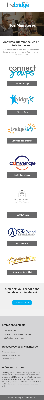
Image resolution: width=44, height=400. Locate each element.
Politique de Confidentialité (11, 355)
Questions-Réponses (9, 352)
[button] (22, 302)
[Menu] (40, 5)
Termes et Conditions (9, 359)
